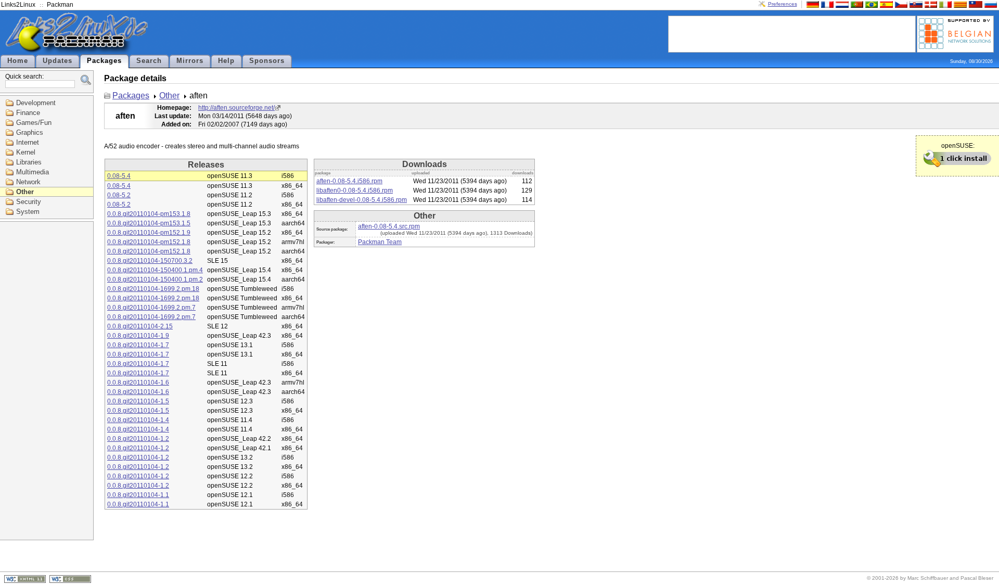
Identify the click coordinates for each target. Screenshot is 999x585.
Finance (28, 113)
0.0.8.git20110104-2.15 (140, 326)
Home (17, 61)
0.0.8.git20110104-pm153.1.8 (148, 214)
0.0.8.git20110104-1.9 (138, 335)
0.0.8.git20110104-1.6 (138, 382)
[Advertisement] (792, 33)
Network (28, 182)
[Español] (885, 4)
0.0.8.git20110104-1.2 (138, 438)
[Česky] (900, 4)
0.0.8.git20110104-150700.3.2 (150, 260)
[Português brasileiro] (870, 4)
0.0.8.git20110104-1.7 (138, 345)
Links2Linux (18, 4)
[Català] (959, 4)
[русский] (989, 4)
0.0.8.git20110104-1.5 (138, 401)
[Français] (826, 4)
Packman (60, 4)
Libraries (29, 162)
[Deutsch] (811, 4)
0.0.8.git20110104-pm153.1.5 (148, 223)
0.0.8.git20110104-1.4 (138, 420)
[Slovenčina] (914, 4)
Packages (104, 61)
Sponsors (267, 61)
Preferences (782, 4)
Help (226, 61)
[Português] (856, 4)
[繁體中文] (974, 4)
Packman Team (380, 242)
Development (36, 103)
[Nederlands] (841, 4)
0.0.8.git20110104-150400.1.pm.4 (155, 270)
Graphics (29, 132)
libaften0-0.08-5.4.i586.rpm (354, 190)
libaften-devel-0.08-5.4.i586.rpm (361, 200)
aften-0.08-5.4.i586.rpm (349, 181)
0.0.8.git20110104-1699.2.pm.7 (151, 307)
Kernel (25, 152)
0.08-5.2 (119, 195)
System (28, 211)
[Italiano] (944, 4)
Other (25, 192)
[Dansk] (930, 4)
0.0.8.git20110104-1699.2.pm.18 (153, 288)
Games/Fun (34, 122)
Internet (27, 142)
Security (28, 202)
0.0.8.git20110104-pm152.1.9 (148, 232)
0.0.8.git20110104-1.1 (138, 495)
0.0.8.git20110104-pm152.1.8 (148, 242)
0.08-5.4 (119, 176)
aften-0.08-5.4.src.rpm (389, 226)
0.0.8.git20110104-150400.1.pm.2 (155, 279)
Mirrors (189, 61)
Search (149, 61)
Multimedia (32, 172)
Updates (57, 61)
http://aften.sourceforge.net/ (236, 107)
